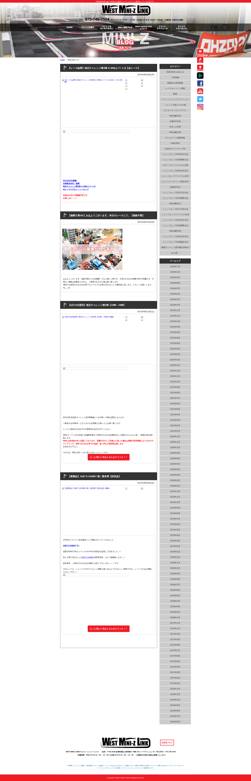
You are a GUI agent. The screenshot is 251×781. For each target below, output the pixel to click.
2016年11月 (175, 694)
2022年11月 (175, 316)
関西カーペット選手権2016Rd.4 (175, 247)
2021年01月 (175, 431)
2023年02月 (175, 299)
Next (127, 100)
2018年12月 (175, 557)
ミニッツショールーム (134, 768)
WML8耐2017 (175, 203)
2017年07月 (175, 650)
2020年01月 (175, 486)
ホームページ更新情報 (175, 138)
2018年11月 (175, 562)
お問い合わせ (162, 765)
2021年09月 (175, 387)
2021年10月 (175, 382)
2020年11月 (175, 442)
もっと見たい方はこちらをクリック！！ (108, 457)
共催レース (120, 768)
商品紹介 (90, 765)
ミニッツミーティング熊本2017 (175, 181)
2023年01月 (175, 305)
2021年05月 (175, 409)
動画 (175, 94)
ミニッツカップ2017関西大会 (175, 198)
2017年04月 (175, 667)
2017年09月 (175, 639)
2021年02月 (175, 425)
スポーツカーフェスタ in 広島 (175, 165)
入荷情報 (175, 77)
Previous (57, 100)
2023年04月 (175, 294)
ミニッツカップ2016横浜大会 (175, 242)
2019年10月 (175, 502)
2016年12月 (175, 689)
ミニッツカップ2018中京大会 (175, 154)
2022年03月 (175, 354)
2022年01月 (175, 365)
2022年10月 (175, 321)
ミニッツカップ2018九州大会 (175, 170)
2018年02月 (175, 612)
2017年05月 (175, 661)
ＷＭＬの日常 (175, 127)
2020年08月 (175, 458)
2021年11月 (175, 376)
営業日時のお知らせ (175, 72)
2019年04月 (175, 535)
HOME (62, 60)
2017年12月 (175, 623)
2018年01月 (175, 617)
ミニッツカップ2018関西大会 (175, 160)
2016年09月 (175, 705)
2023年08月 (175, 283)
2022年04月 (175, 349)
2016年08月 (175, 711)
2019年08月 (175, 513)
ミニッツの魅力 (79, 765)
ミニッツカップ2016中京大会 (175, 220)
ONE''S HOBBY (69, 546)
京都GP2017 (175, 187)
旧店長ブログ (167, 743)
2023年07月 (175, 288)
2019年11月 (175, 497)
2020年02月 (175, 480)
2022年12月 (175, 310)
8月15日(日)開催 (70, 181)
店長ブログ (129, 765)
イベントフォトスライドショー (175, 99)
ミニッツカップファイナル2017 (175, 176)
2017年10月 (175, 634)
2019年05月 (175, 530)
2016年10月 (175, 700)
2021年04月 (175, 414)
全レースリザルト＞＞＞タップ (76, 189)
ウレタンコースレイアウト (175, 110)
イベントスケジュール (107, 768)
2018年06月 (175, 590)
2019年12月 (175, 491)
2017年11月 (175, 628)
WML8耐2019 (175, 116)
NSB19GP (175, 143)
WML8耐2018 (175, 132)
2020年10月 (175, 447)
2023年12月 (175, 266)
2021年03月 (175, 420)
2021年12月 (175, 371)
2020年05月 (175, 469)
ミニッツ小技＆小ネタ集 (175, 105)
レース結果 (99, 765)
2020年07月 (175, 464)
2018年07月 (175, 584)
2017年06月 (175, 656)
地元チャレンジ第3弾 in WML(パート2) (79, 186)
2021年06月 (175, 403)
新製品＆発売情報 (175, 83)
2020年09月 (175, 453)
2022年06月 (175, 338)
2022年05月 (175, 343)
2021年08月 (175, 392)
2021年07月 (175, 398)
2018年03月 (175, 606)
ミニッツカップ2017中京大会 (175, 192)
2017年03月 (175, 672)
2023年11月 (175, 272)
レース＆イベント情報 (175, 88)
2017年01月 (175, 683)
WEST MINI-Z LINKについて (145, 765)
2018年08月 (175, 579)
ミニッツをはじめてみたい (114, 765)
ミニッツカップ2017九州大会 (175, 209)
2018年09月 (175, 573)
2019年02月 (175, 546)
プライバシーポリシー (176, 765)
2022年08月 (175, 332)
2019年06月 (175, 524)
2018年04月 (175, 601)
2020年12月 (175, 436)
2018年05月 (175, 595)
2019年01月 (175, 552)
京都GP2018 (175, 121)
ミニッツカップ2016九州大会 (175, 236)
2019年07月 (175, 519)
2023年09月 (175, 277)
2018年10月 (175, 568)
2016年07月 (175, 716)
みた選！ (175, 253)
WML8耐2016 (175, 231)
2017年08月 (175, 645)
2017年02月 (175, 678)
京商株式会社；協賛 (71, 183)
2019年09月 (175, 508)
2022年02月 (175, 360)
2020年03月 (175, 475)
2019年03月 (175, 541)
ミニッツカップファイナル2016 (175, 214)
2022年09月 (175, 327)
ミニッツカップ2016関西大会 (175, 225)
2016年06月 (175, 722)
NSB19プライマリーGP (175, 149)
